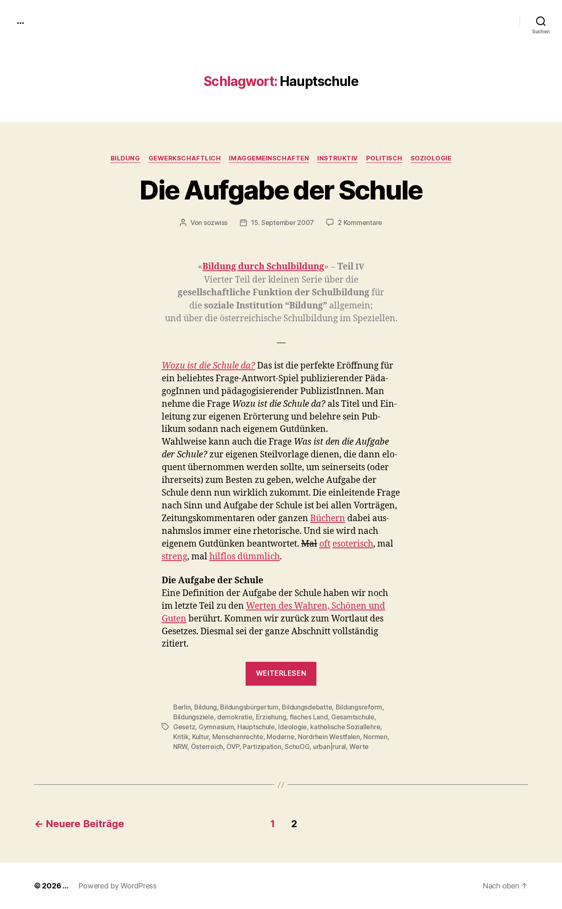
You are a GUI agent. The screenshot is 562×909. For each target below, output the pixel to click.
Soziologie (431, 158)
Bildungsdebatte (307, 707)
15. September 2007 (282, 222)
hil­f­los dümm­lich (244, 556)
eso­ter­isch (352, 544)
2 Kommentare (360, 222)
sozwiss (216, 222)
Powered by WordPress (117, 885)
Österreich (207, 746)
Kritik (180, 737)
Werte (359, 746)
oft (324, 544)
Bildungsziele (193, 717)
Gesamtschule (352, 717)
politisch (384, 158)
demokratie (234, 717)
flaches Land (309, 717)
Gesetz (184, 727)
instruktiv (337, 158)
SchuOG (297, 746)
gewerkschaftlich (185, 158)
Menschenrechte (237, 737)
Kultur (200, 737)
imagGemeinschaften (269, 158)
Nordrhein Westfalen (329, 737)
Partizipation (262, 746)
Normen (375, 737)
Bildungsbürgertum (249, 707)
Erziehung (271, 717)
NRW (180, 746)
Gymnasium (216, 727)
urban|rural (329, 746)
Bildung (125, 158)
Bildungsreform (359, 707)
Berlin (181, 707)
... (20, 21)
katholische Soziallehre (345, 727)
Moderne (280, 737)
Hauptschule (256, 727)
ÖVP (232, 746)
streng (174, 556)
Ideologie (292, 727)
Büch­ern (327, 518)
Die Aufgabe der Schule (280, 190)
